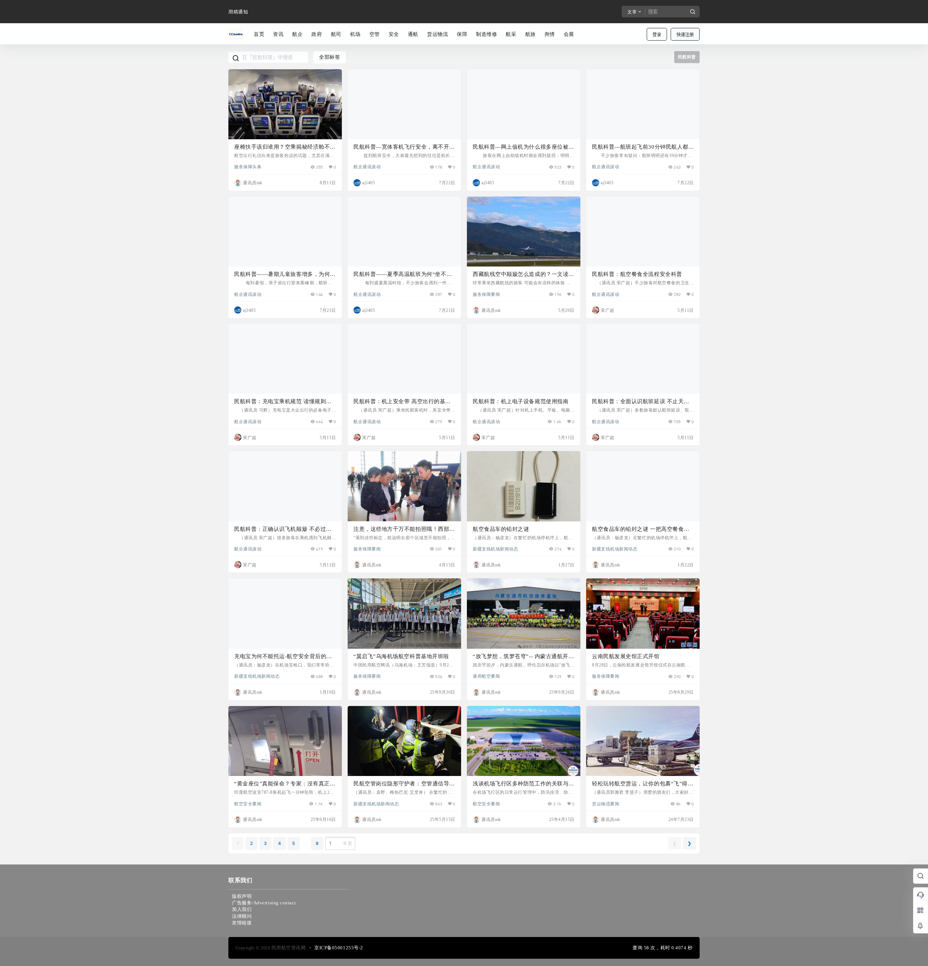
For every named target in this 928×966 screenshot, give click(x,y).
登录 (656, 34)
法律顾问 (242, 916)
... (305, 843)
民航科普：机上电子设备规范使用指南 (520, 401)
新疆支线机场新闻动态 (495, 548)
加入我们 (242, 909)
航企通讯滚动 (367, 166)
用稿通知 (238, 12)
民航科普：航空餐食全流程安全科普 (637, 274)
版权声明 (242, 896)
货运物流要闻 (605, 803)
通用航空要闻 (486, 676)
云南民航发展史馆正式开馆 (626, 656)
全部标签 (329, 57)
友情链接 (242, 922)
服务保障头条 (247, 166)
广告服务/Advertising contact (264, 902)
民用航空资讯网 (288, 947)
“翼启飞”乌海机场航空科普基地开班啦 (401, 656)
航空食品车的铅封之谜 (501, 529)
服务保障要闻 (486, 294)
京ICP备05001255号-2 (338, 947)
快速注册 (685, 34)
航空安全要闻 (247, 803)
